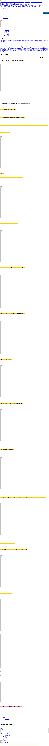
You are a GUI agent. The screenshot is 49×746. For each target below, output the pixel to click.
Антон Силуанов (35, 48)
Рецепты (46, 40)
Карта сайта (5, 18)
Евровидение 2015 (10, 49)
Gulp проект (3, 47)
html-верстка (14, 47)
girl (43, 46)
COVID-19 (25, 46)
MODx (32, 47)
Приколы (7, 30)
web (21, 48)
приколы (26, 50)
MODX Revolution (38, 47)
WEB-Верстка (8, 35)
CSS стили (34, 46)
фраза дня (4, 51)
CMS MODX (20, 46)
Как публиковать (6, 15)
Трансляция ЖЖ (3, 739)
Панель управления (9, 10)
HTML (9, 47)
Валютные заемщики (41, 48)
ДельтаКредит (4, 49)
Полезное (7, 32)
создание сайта (42, 50)
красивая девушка (6, 50)
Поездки (26, 40)
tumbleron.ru (6, 733)
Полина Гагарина (26, 49)
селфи (38, 50)
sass (5, 48)
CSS (29, 46)
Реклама (4, 17)
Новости (7, 34)
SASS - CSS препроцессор (13, 48)
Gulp (46, 46)
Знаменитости (8, 33)
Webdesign (24, 48)
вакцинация (44, 49)
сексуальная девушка (32, 50)
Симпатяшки (3, 41)
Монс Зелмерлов (20, 49)
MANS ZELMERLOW (27, 47)
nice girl (43, 47)
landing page (20, 47)
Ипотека (16, 40)
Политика (7, 31)
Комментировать (3, 721)
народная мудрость (14, 50)
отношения (22, 50)
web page (29, 48)
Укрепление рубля (38, 49)
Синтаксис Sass (32, 49)
